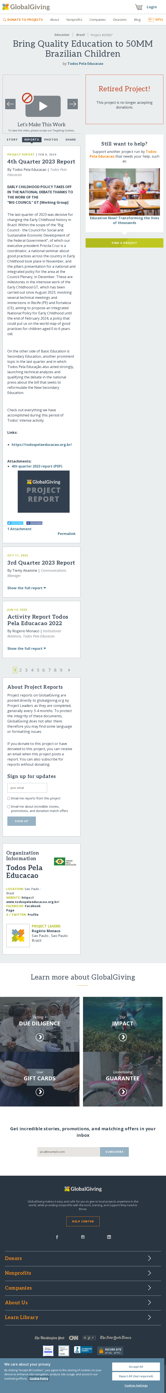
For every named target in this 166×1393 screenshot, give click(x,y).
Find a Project (124, 243)
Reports (31, 139)
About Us (16, 1303)
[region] (82, 1375)
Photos (51, 139)
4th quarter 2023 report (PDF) (37, 466)
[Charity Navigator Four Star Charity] (50, 1350)
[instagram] (83, 1236)
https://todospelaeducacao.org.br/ (42, 444)
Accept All (136, 1367)
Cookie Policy (38, 1378)
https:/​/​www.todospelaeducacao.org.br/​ (32, 899)
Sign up (21, 821)
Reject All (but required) (136, 1376)
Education (62, 35)
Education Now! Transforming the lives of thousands (124, 220)
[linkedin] (109, 1236)
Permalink (67, 533)
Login (152, 7)
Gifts (159, 19)
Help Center (83, 1221)
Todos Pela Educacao (85, 63)
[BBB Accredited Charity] (85, 1351)
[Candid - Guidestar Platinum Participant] (66, 1350)
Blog (137, 20)
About (54, 20)
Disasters (120, 20)
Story (12, 139)
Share (70, 139)
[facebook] (57, 1236)
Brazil (80, 35)
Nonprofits (74, 20)
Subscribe (114, 1152)
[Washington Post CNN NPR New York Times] (83, 1339)
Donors (13, 1259)
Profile (33, 915)
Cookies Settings (136, 1385)
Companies (97, 20)
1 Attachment (19, 529)
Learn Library (21, 1318)
